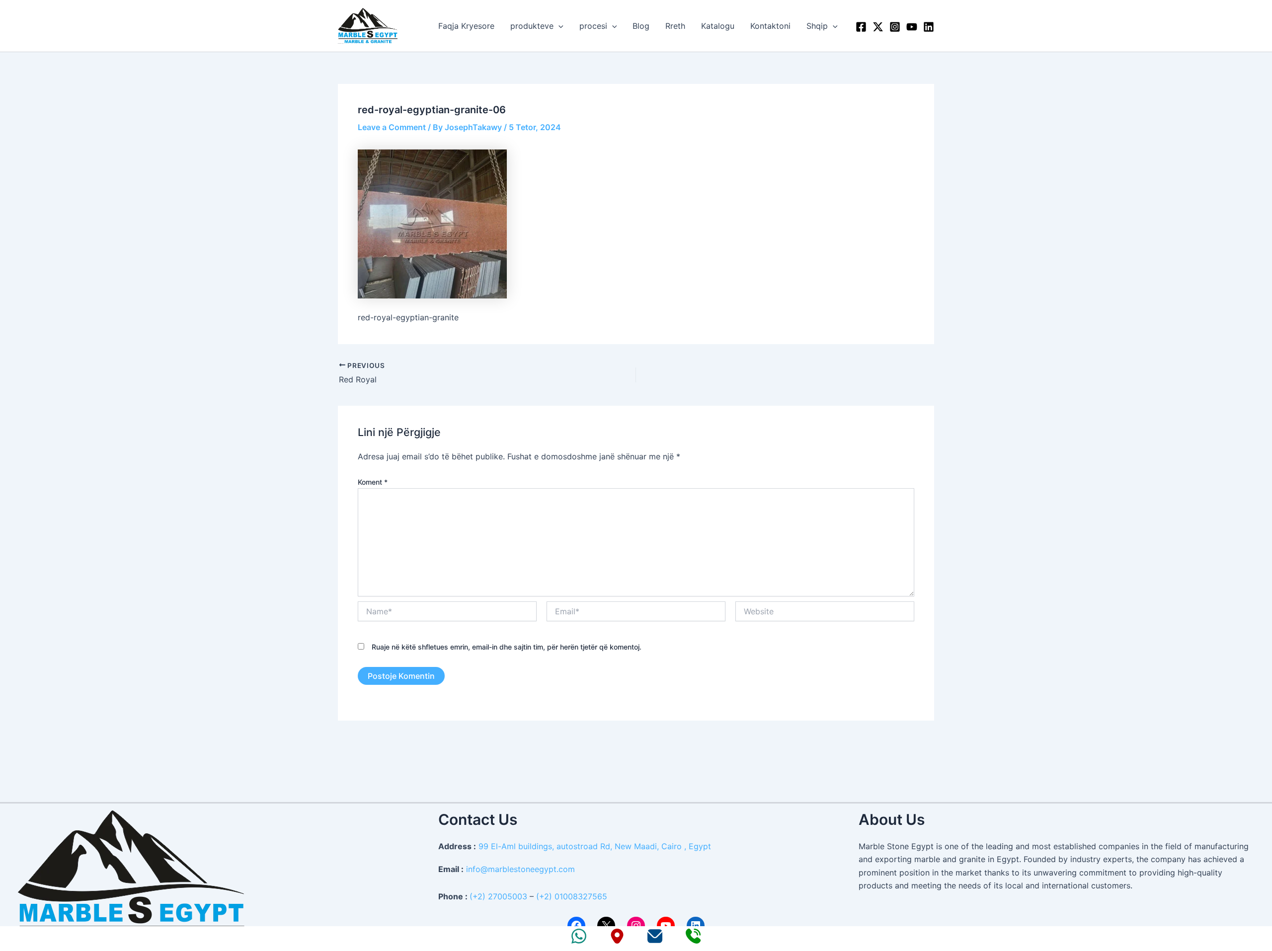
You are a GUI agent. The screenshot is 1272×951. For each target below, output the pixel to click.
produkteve (532, 26)
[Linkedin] (928, 26)
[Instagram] (894, 26)
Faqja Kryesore (466, 26)
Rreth (675, 26)
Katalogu (717, 26)
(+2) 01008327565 (571, 896)
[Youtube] (911, 26)
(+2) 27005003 (498, 896)
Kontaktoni (770, 26)
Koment (373, 482)
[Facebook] (861, 26)
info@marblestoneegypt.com (520, 869)
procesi (593, 26)
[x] (878, 26)
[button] (558, 26)
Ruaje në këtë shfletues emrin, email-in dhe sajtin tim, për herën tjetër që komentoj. (506, 647)
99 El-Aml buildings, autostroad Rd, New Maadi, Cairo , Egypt (594, 846)
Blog (641, 26)
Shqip (817, 26)
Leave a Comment (392, 127)
